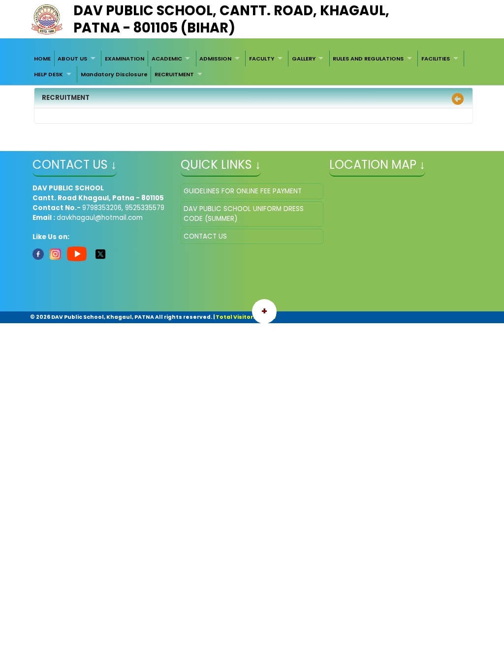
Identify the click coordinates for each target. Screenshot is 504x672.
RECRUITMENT (174, 74)
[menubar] (252, 67)
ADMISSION (215, 58)
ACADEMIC (167, 58)
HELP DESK (48, 74)
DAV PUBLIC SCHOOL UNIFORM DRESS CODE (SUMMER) (244, 213)
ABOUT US (72, 58)
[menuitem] (42, 58)
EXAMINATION (124, 58)
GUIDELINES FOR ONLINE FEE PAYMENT (243, 191)
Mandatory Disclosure (114, 74)
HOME (42, 58)
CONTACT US (205, 236)
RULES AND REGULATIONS (368, 58)
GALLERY (303, 58)
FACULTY (261, 58)
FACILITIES (435, 58)
